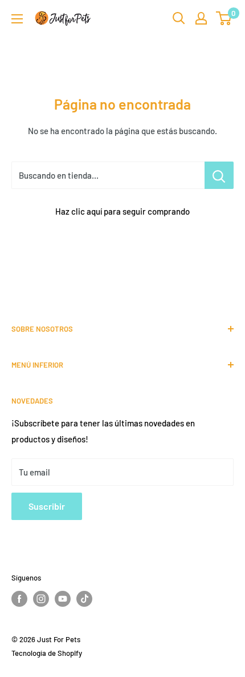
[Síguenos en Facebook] (19, 599)
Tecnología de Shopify (46, 653)
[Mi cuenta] (201, 18)
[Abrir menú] (17, 18)
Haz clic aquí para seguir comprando (122, 211)
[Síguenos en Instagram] (41, 599)
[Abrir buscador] (179, 18)
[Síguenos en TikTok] (84, 599)
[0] (224, 18)
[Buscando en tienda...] (219, 175)
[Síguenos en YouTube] (63, 599)
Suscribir (46, 506)
